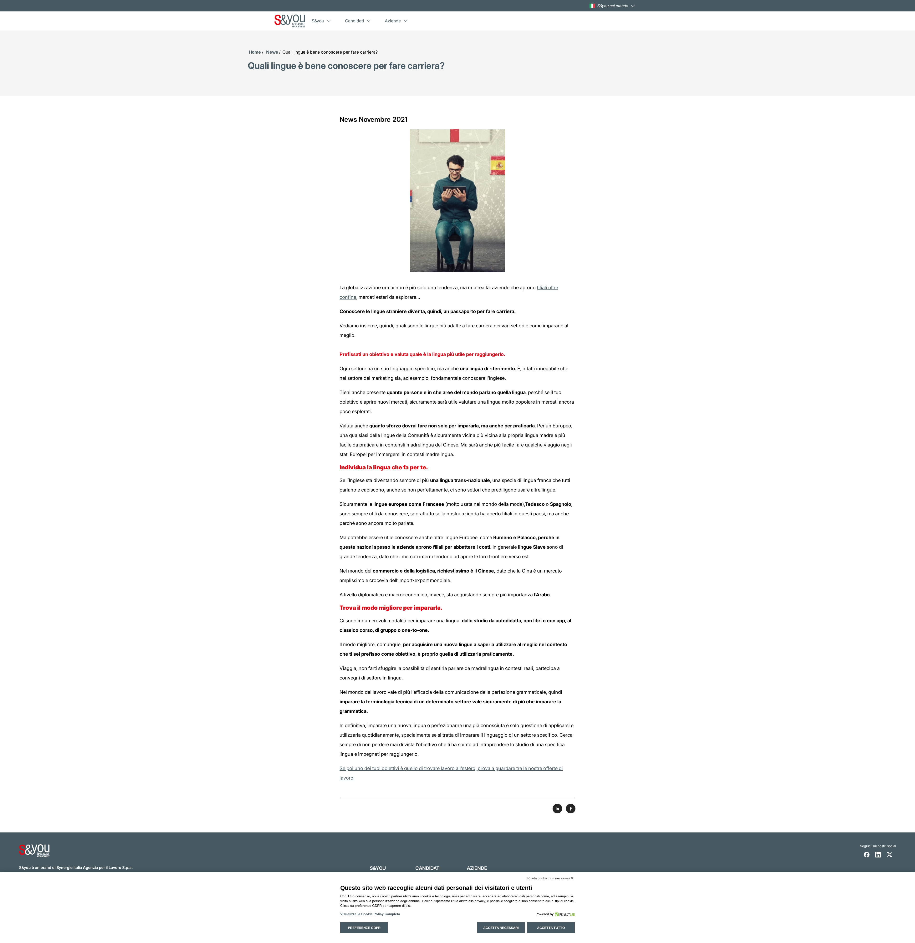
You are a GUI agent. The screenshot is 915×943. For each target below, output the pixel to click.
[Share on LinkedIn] (557, 808)
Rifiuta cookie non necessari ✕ (550, 878)
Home (255, 52)
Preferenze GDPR (364, 928)
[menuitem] (321, 21)
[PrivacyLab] (564, 914)
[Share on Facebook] (570, 808)
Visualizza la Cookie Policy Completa (370, 914)
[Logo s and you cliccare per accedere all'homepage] (289, 20)
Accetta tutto (551, 928)
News (272, 52)
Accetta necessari (501, 928)
